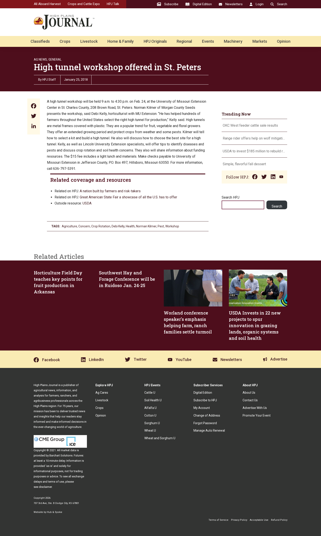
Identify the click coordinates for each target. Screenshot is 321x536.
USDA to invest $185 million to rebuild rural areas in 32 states (254, 151)
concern (84, 226)
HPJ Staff (49, 79)
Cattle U (149, 392)
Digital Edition (202, 392)
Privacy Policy (239, 520)
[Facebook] (33, 106)
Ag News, (41, 59)
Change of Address (206, 415)
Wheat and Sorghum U (159, 438)
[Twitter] (33, 116)
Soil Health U (153, 400)
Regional (184, 41)
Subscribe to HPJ (205, 400)
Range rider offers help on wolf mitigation (254, 138)
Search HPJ (230, 197)
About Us (249, 392)
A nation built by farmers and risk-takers (111, 191)
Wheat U (150, 430)
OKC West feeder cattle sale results (250, 125)
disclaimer (45, 486)
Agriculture (69, 226)
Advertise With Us (255, 408)
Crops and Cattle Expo (84, 4)
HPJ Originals (155, 41)
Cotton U (150, 415)
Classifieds (40, 41)
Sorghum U (152, 423)
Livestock (89, 41)
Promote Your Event (257, 415)
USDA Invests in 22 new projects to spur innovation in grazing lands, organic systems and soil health (255, 325)
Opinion (283, 41)
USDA (87, 203)
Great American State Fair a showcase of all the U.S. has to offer (129, 197)
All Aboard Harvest (47, 4)
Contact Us (250, 400)
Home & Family (120, 41)
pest (161, 226)
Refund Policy (279, 520)
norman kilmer (146, 226)
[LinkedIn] (33, 127)
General (55, 59)
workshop (172, 226)
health (130, 226)
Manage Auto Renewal (209, 430)
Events (208, 41)
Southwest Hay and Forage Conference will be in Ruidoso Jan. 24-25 (127, 279)
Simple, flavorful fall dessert (245, 164)
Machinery (233, 41)
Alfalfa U (150, 408)
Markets (259, 41)
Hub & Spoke (54, 512)
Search (277, 206)
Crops (65, 41)
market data (68, 450)
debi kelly (118, 226)
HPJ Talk (113, 4)
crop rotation (100, 226)
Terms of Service (218, 520)
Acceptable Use (259, 520)
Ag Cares (101, 392)
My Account (201, 408)
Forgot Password (205, 423)
